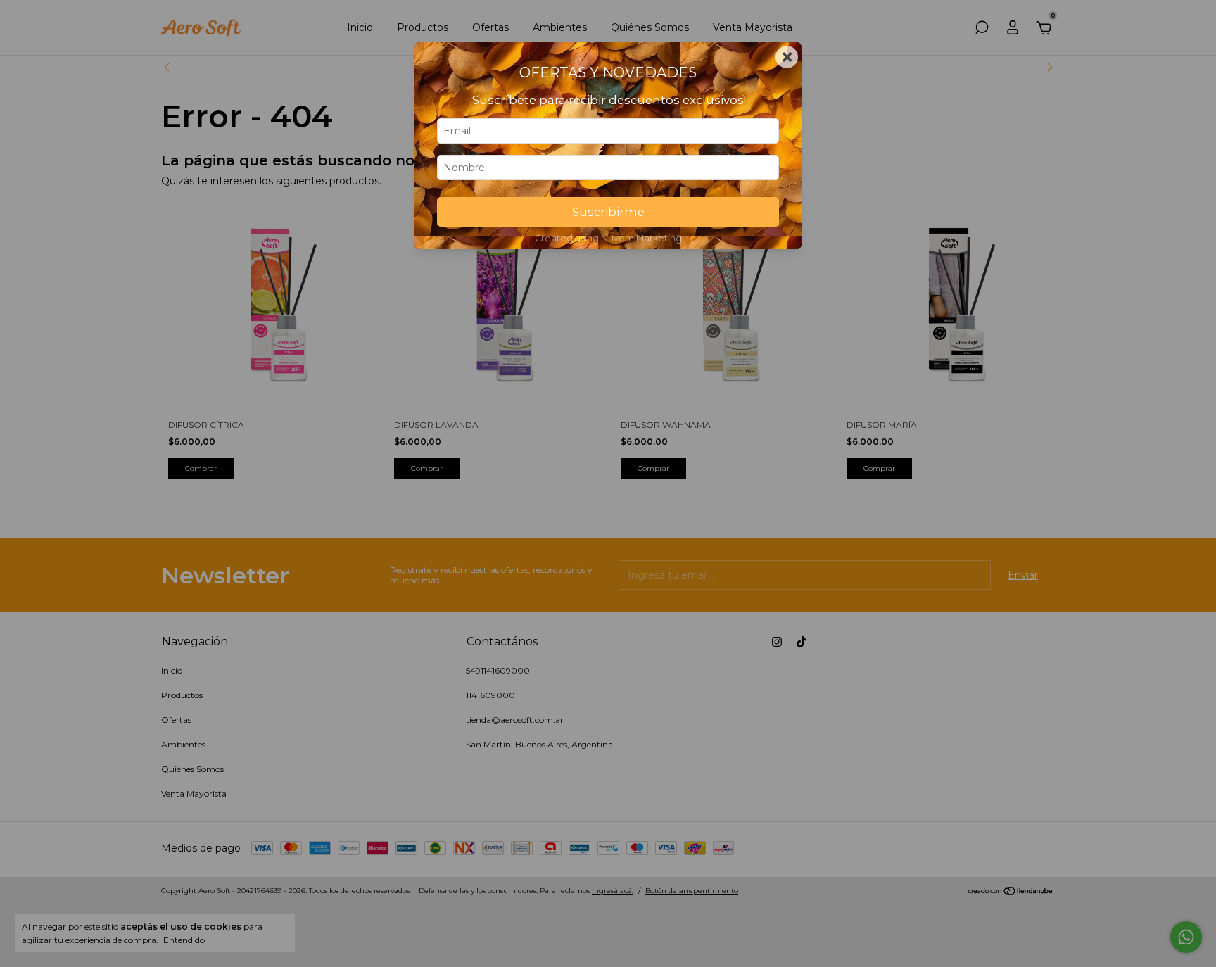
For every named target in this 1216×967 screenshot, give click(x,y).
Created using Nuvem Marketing (608, 238)
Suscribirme (608, 212)
